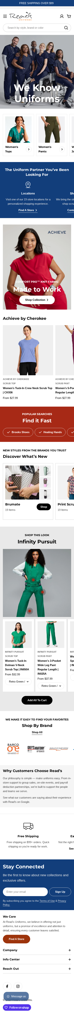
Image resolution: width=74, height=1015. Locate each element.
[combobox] (37, 27)
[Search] (66, 28)
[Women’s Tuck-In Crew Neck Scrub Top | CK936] (28, 350)
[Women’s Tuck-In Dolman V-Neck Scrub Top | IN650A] (18, 634)
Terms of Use (47, 901)
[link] (45, 471)
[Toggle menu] (5, 16)
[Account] (62, 16)
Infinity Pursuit (14, 652)
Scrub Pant (62, 383)
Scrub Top (9, 383)
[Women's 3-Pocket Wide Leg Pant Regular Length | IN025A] (51, 634)
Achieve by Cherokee (16, 379)
